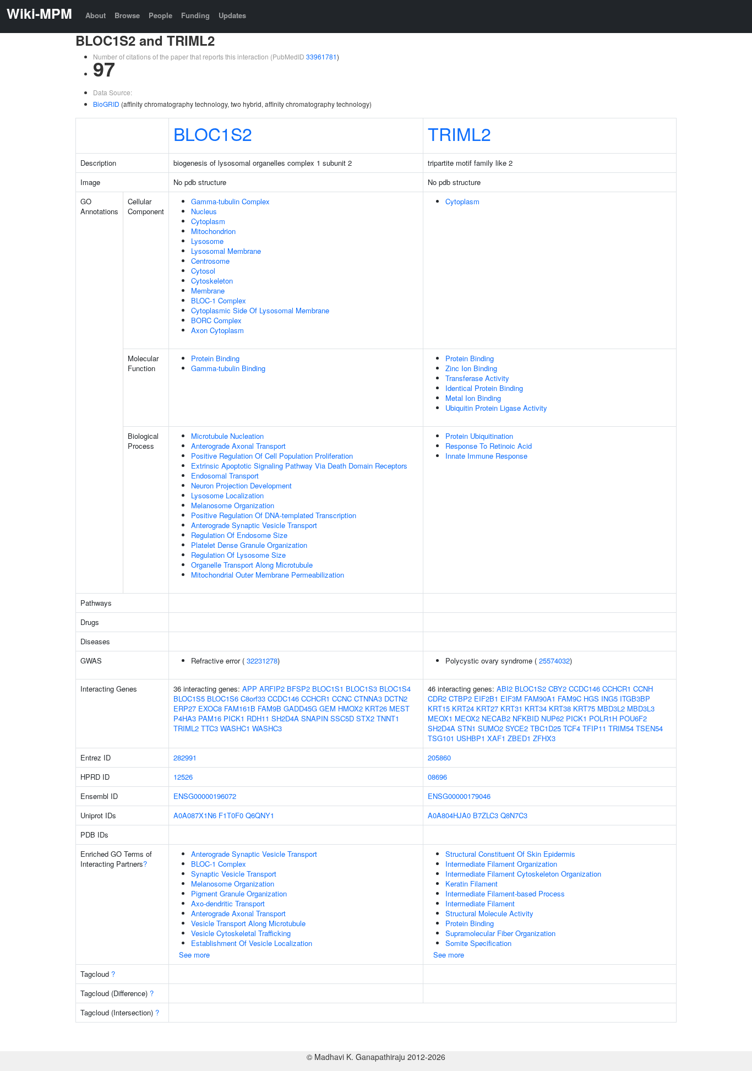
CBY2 (557, 688)
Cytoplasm (208, 221)
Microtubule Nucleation (227, 436)
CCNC (342, 698)
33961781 (321, 56)
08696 (437, 776)
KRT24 (463, 708)
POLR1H (603, 718)
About (95, 15)
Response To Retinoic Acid (488, 446)
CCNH (643, 688)
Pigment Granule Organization (239, 893)
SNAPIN (314, 718)
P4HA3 (184, 718)
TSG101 (441, 738)
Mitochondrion (213, 231)
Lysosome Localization (227, 495)
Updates (232, 15)
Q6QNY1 (260, 815)
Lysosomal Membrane (226, 251)
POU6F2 (633, 718)
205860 (439, 757)
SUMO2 (490, 728)
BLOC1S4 (395, 688)
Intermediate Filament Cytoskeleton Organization (523, 873)
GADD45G (300, 708)
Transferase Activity (477, 378)
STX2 (365, 718)
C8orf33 (253, 698)
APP (249, 688)
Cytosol (203, 270)
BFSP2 (298, 688)
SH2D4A (285, 718)
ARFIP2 (272, 688)
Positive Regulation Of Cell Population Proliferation (272, 455)
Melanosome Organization (232, 505)
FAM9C (569, 698)
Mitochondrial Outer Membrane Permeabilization (267, 574)
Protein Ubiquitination (479, 436)
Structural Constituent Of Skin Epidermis (510, 854)
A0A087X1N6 (194, 815)
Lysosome (207, 241)
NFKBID (526, 718)
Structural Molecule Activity (489, 913)
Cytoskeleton (212, 280)
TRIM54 (621, 728)
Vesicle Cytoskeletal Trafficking (241, 933)
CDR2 (437, 698)
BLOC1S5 (189, 698)
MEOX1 (440, 718)
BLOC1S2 (212, 133)
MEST (399, 708)
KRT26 (376, 708)
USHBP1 (470, 738)
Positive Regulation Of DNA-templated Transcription (273, 515)
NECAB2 (496, 718)
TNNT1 (388, 718)
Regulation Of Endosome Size (239, 535)
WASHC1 (235, 728)
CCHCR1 (315, 698)
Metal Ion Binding (473, 398)
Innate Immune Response (486, 455)
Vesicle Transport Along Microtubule (248, 923)
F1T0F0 (231, 815)
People (160, 15)
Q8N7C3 (513, 815)
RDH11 (258, 718)
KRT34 (536, 708)
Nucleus (204, 211)
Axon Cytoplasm (217, 330)
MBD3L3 (641, 708)
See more (194, 954)
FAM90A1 (539, 698)
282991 (185, 757)
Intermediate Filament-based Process (505, 893)
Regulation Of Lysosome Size (238, 555)
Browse (127, 15)
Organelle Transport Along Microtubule (252, 564)
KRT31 (511, 708)
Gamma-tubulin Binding (228, 368)
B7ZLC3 (485, 815)
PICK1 (234, 718)
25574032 (554, 660)
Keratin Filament (471, 883)
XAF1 (496, 738)
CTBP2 (460, 698)
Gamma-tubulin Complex (230, 201)
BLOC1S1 (328, 688)
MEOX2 (467, 718)
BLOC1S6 (222, 698)
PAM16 (209, 718)
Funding (195, 15)
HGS (591, 698)
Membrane (208, 290)
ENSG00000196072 (204, 796)
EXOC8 (210, 708)
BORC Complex (216, 320)
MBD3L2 (611, 708)
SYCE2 (516, 728)
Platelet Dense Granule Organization (249, 545)
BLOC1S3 (361, 688)
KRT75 (584, 708)
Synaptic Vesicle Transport (233, 873)
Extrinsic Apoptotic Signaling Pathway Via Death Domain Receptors (299, 465)
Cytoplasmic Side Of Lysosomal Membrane (260, 310)
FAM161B (239, 708)
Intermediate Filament (480, 903)
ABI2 (505, 688)
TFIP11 (594, 728)
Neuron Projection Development (241, 485)
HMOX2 (350, 708)
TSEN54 (649, 728)
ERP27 (184, 708)
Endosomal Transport (225, 475)
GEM (327, 708)
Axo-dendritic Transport (228, 903)
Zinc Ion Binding (471, 368)
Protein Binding (215, 358)
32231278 (262, 660)
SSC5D (342, 718)
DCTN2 (395, 698)
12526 (183, 776)
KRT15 (439, 708)
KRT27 (487, 708)
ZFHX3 (544, 738)
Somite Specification (478, 943)
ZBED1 (519, 738)
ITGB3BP (635, 698)
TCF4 (571, 728)
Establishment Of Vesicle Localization (251, 943)
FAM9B (269, 708)
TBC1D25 (545, 728)
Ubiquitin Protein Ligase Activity (496, 408)
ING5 (609, 698)
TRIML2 (459, 133)
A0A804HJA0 (449, 815)
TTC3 (209, 728)
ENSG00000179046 (459, 796)
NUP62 (552, 718)
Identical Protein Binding (484, 388)
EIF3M (511, 698)
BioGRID (106, 103)
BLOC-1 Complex (218, 300)
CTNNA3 (368, 698)
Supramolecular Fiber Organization (500, 933)
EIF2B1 (486, 698)
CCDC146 (283, 698)
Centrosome (210, 260)
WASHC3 (267, 728)
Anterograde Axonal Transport (238, 446)
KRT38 (560, 708)
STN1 (466, 728)
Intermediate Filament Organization (501, 863)
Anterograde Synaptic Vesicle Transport (254, 525)
